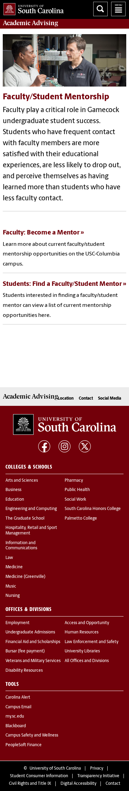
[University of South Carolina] (64, 424)
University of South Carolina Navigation (118, 9)
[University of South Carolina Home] (32, 8)
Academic (30, 23)
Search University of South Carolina (100, 9)
